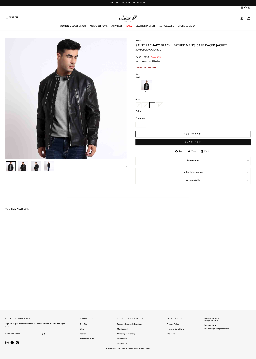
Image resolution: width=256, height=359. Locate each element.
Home (138, 41)
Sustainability (193, 180)
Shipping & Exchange (127, 334)
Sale (129, 25)
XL (159, 105)
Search (83, 334)
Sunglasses (166, 25)
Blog (82, 329)
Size (137, 99)
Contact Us (122, 344)
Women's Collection (73, 25)
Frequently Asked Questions (129, 324)
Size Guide (122, 339)
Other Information (193, 172)
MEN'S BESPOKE (99, 25)
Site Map (171, 334)
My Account (122, 329)
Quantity (140, 118)
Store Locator (187, 25)
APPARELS (116, 25)
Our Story (84, 324)
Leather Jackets (145, 25)
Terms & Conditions (175, 329)
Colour (138, 111)
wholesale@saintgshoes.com (216, 329)
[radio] (146, 87)
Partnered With (87, 339)
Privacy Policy (173, 324)
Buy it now (193, 142)
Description (193, 160)
